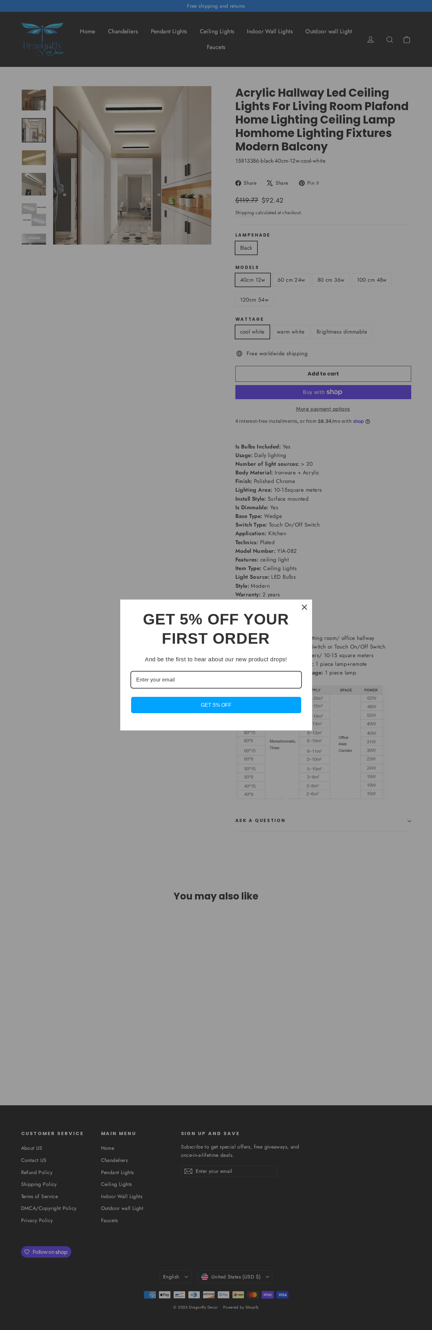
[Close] (304, 607)
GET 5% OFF (216, 705)
